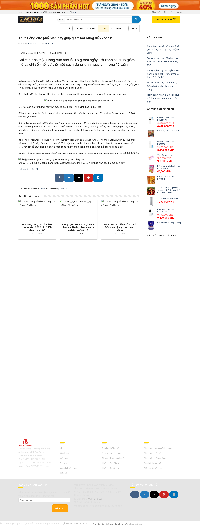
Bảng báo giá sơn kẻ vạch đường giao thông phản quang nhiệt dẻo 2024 (164, 49)
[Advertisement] (164, 332)
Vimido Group (136, 524)
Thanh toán (168, 12)
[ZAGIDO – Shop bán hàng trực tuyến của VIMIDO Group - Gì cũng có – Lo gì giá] (30, 19)
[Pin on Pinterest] (88, 178)
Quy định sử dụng (68, 468)
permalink (62, 189)
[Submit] (136, 19)
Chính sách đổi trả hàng (155, 458)
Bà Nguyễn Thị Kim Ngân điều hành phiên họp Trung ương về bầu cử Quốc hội (163, 74)
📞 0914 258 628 (60, 12)
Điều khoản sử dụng (111, 453)
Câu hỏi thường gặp (111, 448)
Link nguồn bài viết (28, 169)
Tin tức (42, 189)
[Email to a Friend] (78, 178)
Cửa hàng (64, 458)
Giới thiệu (64, 453)
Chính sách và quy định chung (158, 448)
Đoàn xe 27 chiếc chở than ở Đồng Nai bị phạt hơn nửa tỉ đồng (162, 86)
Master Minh (50, 43)
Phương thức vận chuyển (113, 458)
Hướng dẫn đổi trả (110, 463)
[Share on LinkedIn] (98, 178)
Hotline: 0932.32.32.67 (77, 523)
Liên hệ (179, 12)
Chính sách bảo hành (153, 453)
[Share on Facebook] (59, 178)
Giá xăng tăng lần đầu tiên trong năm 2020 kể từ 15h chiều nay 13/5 (163, 61)
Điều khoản (156, 12)
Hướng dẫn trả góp (110, 468)
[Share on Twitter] (69, 178)
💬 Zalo (73, 12)
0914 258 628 (95, 498)
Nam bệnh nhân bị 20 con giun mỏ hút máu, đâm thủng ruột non (163, 98)
